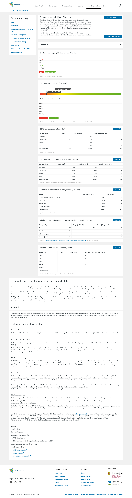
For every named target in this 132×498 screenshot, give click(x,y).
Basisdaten (14, 26)
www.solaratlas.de (63, 240)
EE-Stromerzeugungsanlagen (20, 38)
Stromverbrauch (16, 45)
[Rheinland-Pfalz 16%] (46, 94)
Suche (83, 473)
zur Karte (116, 129)
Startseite (68, 494)
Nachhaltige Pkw (16, 52)
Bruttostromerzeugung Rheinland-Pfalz (22, 30)
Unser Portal (58, 473)
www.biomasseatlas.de (51, 240)
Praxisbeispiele (86, 485)
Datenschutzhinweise (87, 494)
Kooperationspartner (61, 479)
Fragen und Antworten (61, 485)
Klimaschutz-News (87, 482)
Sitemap (120, 494)
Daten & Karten (86, 476)
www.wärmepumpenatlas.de (77, 240)
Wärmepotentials (80, 414)
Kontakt (76, 494)
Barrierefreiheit (101, 494)
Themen (84, 469)
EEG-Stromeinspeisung (18, 42)
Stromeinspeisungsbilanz (19, 35)
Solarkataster (86, 479)
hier (78, 299)
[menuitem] (39, 6)
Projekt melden (59, 476)
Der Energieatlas (60, 469)
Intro (12, 22)
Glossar (57, 482)
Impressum (112, 494)
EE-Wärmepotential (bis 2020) (20, 49)
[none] (40, 5)
